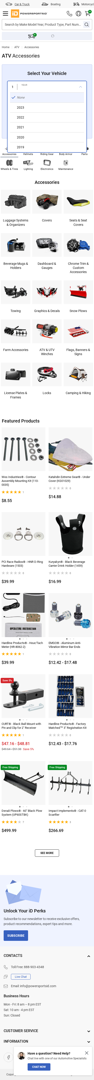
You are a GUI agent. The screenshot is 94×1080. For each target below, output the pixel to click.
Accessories (31, 47)
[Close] (86, 1053)
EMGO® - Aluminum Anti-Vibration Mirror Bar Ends (65, 645)
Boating (55, 4)
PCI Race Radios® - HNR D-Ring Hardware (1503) (22, 563)
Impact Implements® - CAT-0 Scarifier (67, 812)
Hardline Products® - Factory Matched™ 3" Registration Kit (67, 725)
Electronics (47, 169)
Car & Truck (22, 4)
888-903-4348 (34, 967)
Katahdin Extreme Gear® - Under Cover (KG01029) (69, 479)
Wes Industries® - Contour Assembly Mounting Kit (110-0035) (20, 480)
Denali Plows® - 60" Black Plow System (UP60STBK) (22, 812)
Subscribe (15, 935)
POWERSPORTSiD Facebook (8, 1057)
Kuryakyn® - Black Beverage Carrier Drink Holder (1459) (67, 563)
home (5, 47)
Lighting (28, 169)
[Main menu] (5, 13)
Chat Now (39, 1067)
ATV (16, 47)
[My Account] (78, 13)
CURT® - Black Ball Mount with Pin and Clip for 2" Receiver (21, 725)
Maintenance (65, 169)
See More (47, 853)
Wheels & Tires (9, 169)
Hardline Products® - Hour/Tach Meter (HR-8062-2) (22, 645)
